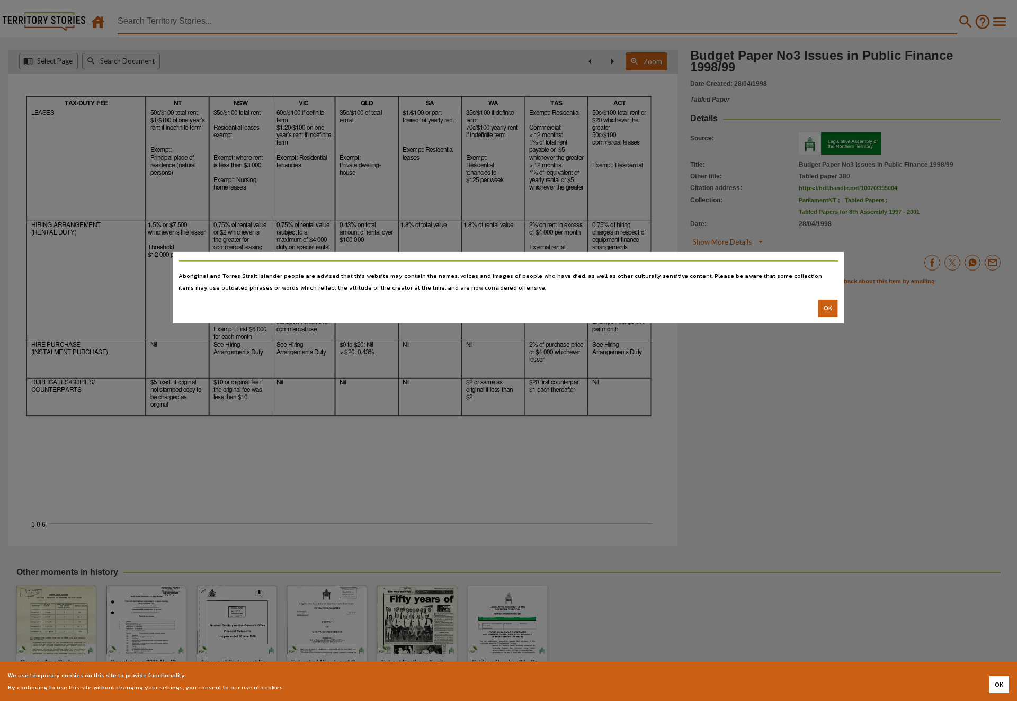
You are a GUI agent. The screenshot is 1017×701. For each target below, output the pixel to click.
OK (828, 308)
